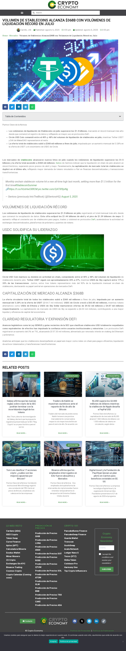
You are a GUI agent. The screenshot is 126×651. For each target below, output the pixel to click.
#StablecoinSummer (26, 185)
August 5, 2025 (69, 196)
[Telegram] (89, 621)
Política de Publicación (103, 630)
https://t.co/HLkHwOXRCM (23, 189)
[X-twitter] (81, 621)
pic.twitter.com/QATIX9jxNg (53, 189)
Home (5, 35)
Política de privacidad (68, 641)
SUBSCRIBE (106, 569)
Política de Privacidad (80, 630)
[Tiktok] (103, 621)
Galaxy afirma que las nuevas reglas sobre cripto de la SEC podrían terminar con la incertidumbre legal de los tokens (21, 407)
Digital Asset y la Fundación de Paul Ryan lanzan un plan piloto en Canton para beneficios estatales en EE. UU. (104, 476)
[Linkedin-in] (96, 621)
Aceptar (53, 641)
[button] (22, 13)
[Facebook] (74, 621)
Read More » (21, 433)
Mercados (13, 35)
